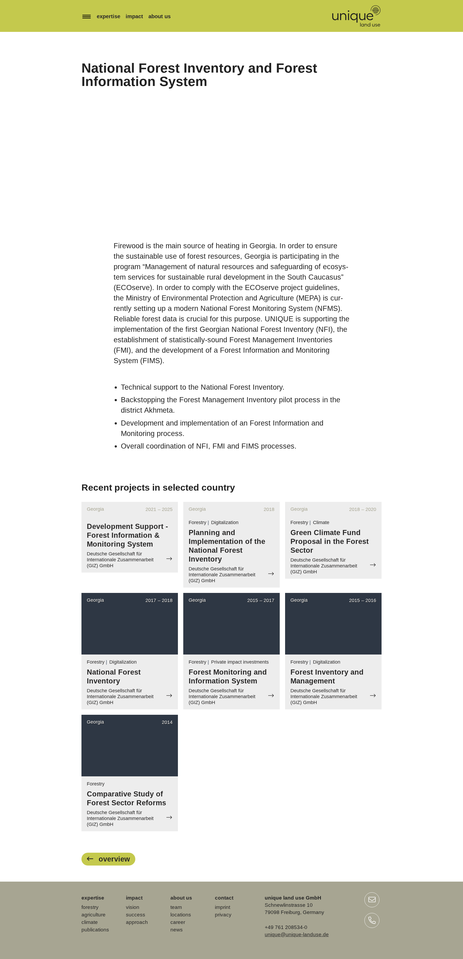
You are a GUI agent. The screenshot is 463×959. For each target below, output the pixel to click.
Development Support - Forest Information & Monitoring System (127, 535)
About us (159, 16)
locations (180, 914)
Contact (224, 898)
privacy (223, 914)
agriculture (93, 914)
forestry (90, 907)
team (176, 907)
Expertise (108, 16)
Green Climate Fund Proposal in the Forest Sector (329, 541)
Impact (134, 16)
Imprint (222, 907)
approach (137, 922)
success (135, 914)
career (177, 922)
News (176, 929)
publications (95, 929)
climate (89, 922)
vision (132, 907)
